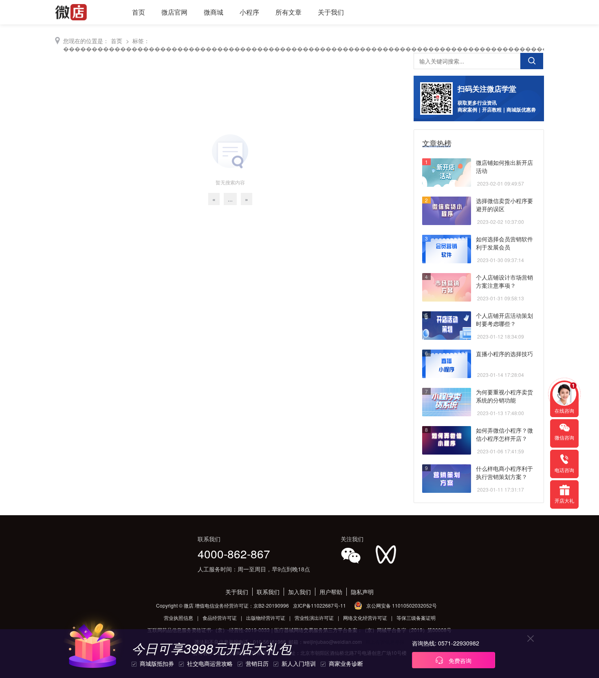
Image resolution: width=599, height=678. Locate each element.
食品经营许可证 (220, 617)
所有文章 (288, 12)
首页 (138, 12)
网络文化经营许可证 (365, 617)
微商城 (213, 12)
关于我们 (331, 12)
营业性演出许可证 (314, 617)
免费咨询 (459, 660)
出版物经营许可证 (265, 617)
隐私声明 (362, 592)
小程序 (249, 12)
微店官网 (174, 12)
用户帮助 (330, 592)
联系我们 (268, 592)
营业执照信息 (178, 617)
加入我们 (299, 592)
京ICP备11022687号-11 (319, 605)
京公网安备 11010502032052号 (401, 605)
